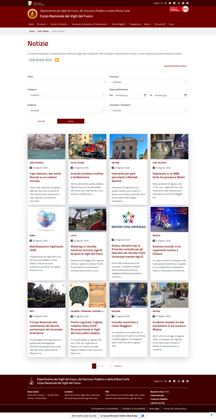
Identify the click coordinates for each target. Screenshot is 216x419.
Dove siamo (33, 391)
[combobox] (149, 110)
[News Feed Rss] (57, 60)
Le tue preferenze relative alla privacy (119, 415)
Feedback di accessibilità (133, 408)
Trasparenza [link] (135, 24)
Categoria (32, 89)
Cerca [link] (171, 24)
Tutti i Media (43, 31)
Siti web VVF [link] (160, 24)
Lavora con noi (157, 402)
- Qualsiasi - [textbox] (117, 110)
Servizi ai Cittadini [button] (59, 24)
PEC (107, 391)
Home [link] (31, 24)
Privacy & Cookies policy (175, 408)
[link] (36, 3)
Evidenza (32, 105)
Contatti (69, 391)
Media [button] (147, 24)
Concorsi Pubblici (159, 399)
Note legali (154, 408)
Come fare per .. (158, 395)
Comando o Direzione (120, 105)
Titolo (30, 76)
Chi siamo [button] (41, 24)
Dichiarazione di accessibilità (104, 408)
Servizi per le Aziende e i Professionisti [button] (89, 24)
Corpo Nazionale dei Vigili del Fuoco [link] (66, 16)
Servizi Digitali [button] (118, 24)
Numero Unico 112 (159, 391)
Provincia (114, 76)
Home (32, 31)
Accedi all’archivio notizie (175, 65)
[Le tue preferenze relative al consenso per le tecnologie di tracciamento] (211, 414)
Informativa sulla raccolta (84, 415)
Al (151, 95)
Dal (111, 95)
